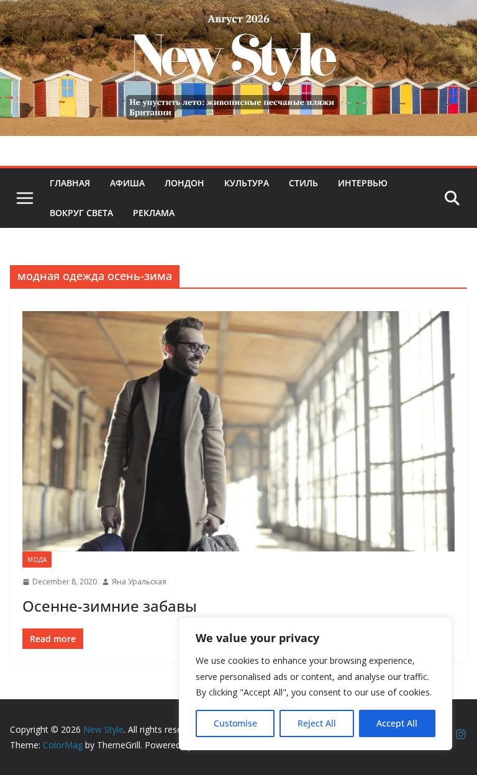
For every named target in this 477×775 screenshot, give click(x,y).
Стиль (303, 183)
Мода (37, 559)
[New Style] (238, 13)
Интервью (363, 183)
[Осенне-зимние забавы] (238, 431)
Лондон (184, 183)
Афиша (127, 183)
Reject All (317, 723)
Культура (246, 183)
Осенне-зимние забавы (109, 606)
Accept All (396, 723)
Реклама (154, 213)
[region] (315, 683)
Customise (235, 723)
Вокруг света (81, 213)
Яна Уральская (139, 581)
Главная (70, 183)
